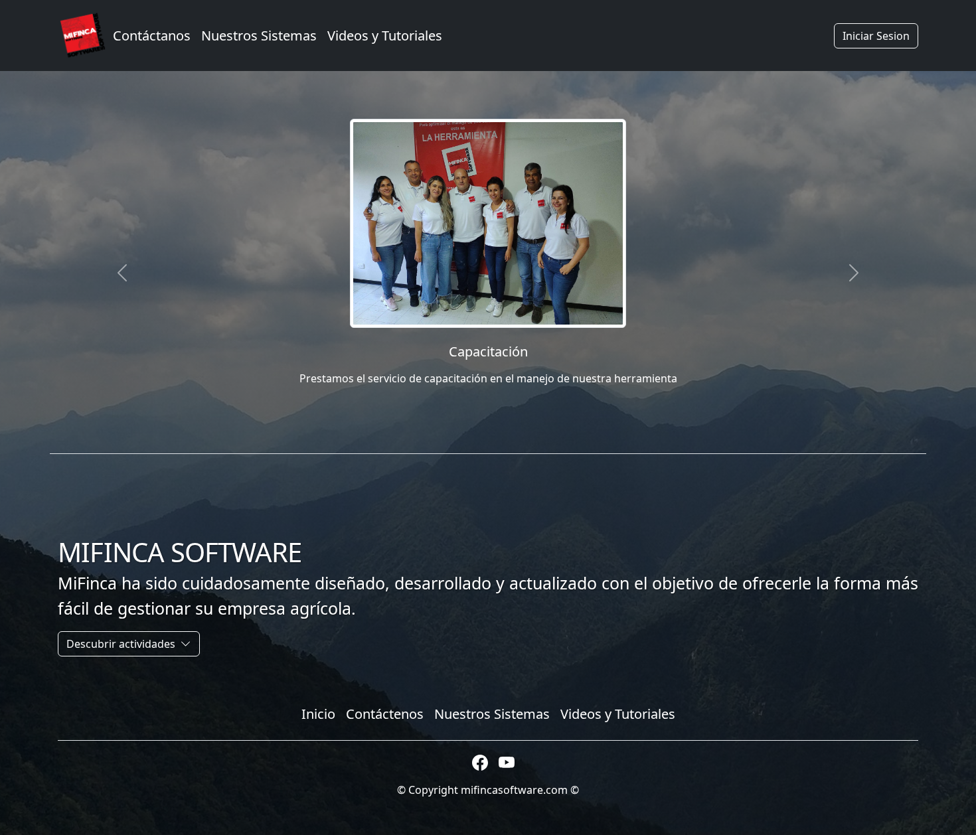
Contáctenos (385, 714)
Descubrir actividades (122, 644)
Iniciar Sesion (876, 36)
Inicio (318, 714)
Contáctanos (152, 35)
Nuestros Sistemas (259, 35)
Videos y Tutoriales (384, 35)
